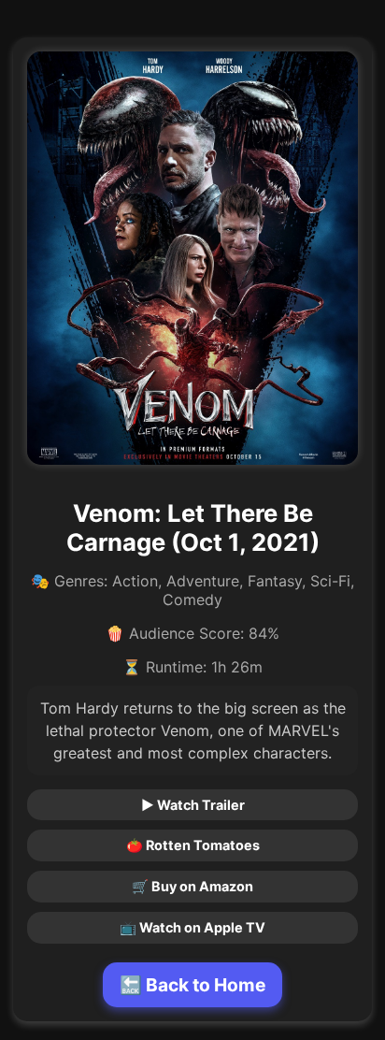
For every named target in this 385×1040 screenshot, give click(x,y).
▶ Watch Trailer (193, 805)
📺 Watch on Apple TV (192, 927)
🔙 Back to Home (192, 985)
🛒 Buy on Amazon (192, 886)
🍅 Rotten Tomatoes (193, 845)
